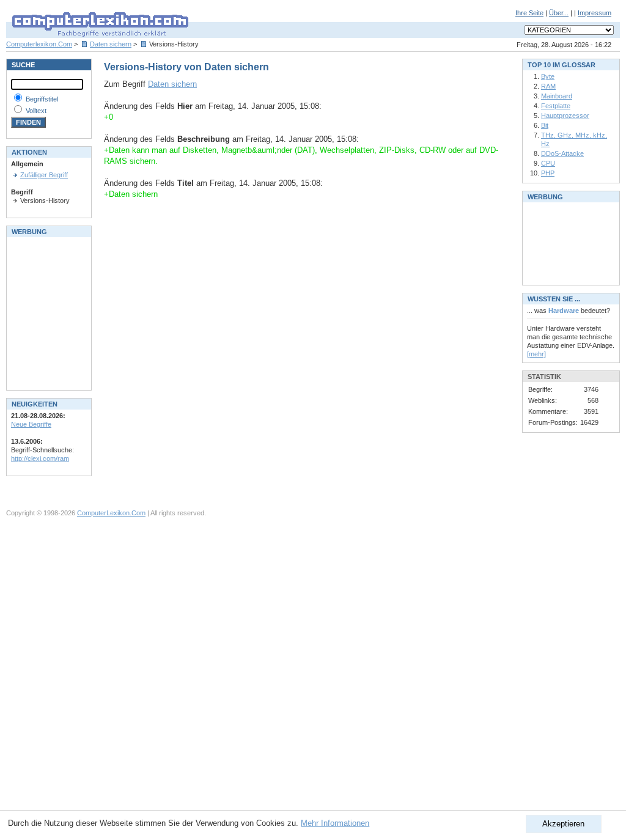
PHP (547, 173)
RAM (548, 86)
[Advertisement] (47, 312)
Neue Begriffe (31, 424)
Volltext (36, 110)
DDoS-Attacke (562, 153)
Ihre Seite (529, 13)
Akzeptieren (563, 823)
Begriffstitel (42, 99)
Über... (559, 13)
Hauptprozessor (565, 115)
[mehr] (536, 354)
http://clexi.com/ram (40, 458)
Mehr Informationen (335, 823)
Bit (544, 125)
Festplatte (555, 105)
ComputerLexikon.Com (111, 513)
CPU (548, 163)
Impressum (594, 13)
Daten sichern (110, 44)
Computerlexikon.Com (39, 44)
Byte (547, 76)
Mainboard (556, 96)
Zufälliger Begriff (44, 174)
